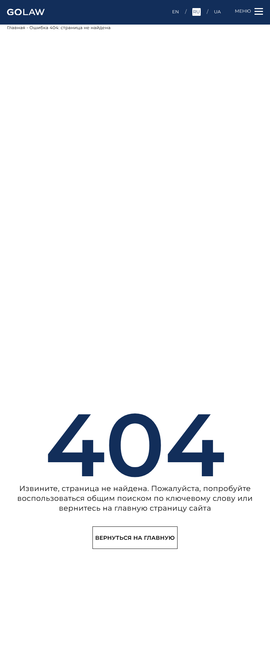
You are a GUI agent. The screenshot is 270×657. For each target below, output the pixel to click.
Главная (16, 28)
